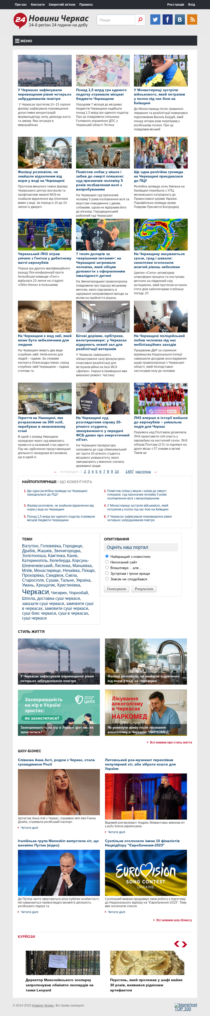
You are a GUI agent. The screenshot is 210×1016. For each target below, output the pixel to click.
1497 (129, 471)
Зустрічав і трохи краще (129, 573)
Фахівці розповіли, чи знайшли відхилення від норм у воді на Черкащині (60, 507)
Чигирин (59, 593)
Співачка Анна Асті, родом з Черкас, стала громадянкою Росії (56, 762)
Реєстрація (175, 4)
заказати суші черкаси (43, 603)
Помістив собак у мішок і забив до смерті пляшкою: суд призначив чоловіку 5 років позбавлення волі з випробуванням (136, 494)
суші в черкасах (73, 613)
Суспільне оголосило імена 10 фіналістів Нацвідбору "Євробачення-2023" (142, 843)
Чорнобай (78, 593)
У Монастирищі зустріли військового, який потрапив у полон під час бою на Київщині (138, 507)
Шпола (28, 598)
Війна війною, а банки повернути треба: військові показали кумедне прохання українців (146, 985)
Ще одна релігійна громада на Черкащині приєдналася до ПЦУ (57, 492)
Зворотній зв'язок (62, 4)
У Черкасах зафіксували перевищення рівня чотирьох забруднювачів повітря (139, 518)
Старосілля (33, 580)
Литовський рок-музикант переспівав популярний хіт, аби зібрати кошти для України (140, 764)
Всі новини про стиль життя (171, 742)
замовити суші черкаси (66, 608)
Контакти (38, 4)
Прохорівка (33, 575)
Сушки (52, 580)
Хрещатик (45, 585)
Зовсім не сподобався (128, 579)
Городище (72, 546)
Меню (26, 41)
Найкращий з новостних (130, 556)
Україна (83, 580)
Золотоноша (34, 555)
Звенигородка (67, 551)
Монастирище (47, 570)
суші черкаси (34, 618)
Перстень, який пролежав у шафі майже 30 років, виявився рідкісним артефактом (62, 985)
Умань (28, 585)
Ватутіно (30, 546)
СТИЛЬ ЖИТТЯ (31, 632)
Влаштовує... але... (125, 568)
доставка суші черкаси (58, 598)
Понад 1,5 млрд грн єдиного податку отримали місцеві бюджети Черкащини (61, 518)
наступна (143, 471)
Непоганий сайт (123, 562)
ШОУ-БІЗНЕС (29, 751)
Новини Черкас (43, 1005)
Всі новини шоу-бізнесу (174, 920)
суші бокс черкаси (39, 613)
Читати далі (29, 827)
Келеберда (60, 560)
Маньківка (82, 565)
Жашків (44, 551)
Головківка (50, 546)
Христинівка (68, 585)
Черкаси (35, 592)
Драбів (28, 551)
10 (117, 471)
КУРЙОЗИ (26, 937)
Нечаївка (71, 570)
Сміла (71, 575)
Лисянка (62, 565)
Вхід (191, 4)
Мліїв (27, 570)
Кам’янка (56, 555)
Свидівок (54, 575)
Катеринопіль (35, 560)
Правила (86, 4)
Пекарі (88, 570)
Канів (72, 555)
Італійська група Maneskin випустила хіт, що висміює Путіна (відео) (58, 843)
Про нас (21, 4)
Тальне (67, 580)
